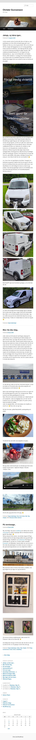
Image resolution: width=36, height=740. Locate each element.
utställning (18, 530)
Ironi (20, 516)
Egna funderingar (12, 323)
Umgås (4, 517)
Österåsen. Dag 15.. (15, 685)
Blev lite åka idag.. (10, 330)
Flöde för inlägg (7, 703)
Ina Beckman (21, 539)
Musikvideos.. (11, 28)
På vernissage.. (9, 524)
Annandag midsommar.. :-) (10, 672)
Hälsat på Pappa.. (7, 679)
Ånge (31, 648)
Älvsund (12, 517)
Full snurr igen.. (7, 670)
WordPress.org (7, 706)
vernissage (5, 532)
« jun (8, 728)
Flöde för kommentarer (9, 704)
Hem (4, 28)
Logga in (5, 701)
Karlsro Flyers (6, 695)
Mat (26, 516)
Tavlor (14, 649)
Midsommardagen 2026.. (9, 673)
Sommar (19, 517)
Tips (29, 516)
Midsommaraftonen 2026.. (9, 675)
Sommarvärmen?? (7, 668)
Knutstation (5, 543)
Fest (18, 516)
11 (9, 722)
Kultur (23, 516)
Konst (11, 649)
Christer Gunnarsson (13, 9)
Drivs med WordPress (18, 737)
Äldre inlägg (6, 655)
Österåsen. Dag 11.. (16, 687)
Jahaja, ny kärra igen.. (12, 35)
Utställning (18, 649)
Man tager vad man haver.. (9, 677)
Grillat (15, 517)
